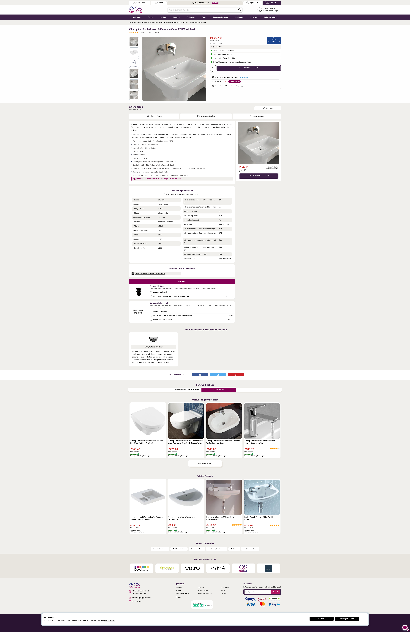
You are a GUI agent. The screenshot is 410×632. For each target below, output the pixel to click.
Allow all (321, 619)
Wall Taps (234, 549)
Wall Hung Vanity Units (217, 549)
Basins (163, 17)
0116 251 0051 (137, 601)
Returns (224, 594)
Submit (275, 592)
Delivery (201, 587)
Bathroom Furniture (220, 17)
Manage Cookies (347, 619)
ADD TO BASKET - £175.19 (249, 68)
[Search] (239, 9)
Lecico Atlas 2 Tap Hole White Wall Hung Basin (259, 518)
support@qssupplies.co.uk (141, 598)
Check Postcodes (234, 81)
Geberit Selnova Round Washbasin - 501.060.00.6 (182, 518)
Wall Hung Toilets (179, 549)
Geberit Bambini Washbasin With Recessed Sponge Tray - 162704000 (146, 518)
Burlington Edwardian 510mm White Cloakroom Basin (220, 518)
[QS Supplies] (135, 9)
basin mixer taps (184, 137)
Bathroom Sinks (197, 549)
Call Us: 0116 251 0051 (271, 9)
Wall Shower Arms (250, 549)
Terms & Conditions (205, 594)
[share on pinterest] (236, 374)
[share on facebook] (200, 374)
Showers (176, 17)
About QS (179, 587)
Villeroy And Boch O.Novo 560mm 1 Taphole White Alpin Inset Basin (223, 442)
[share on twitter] (218, 374)
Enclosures (191, 17)
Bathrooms (137, 17)
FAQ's (223, 590)
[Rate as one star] (189, 390)
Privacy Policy (203, 590)
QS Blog (178, 590)
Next (241, 3)
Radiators (239, 17)
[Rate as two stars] (190, 390)
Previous (168, 3)
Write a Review (218, 390)
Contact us (225, 587)
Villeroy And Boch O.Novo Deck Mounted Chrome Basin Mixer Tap (259, 442)
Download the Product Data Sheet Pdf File (150, 274)
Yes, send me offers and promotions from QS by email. (263, 587)
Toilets (150, 17)
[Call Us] (260, 9)
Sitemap (178, 597)
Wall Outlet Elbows (160, 549)
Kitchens (253, 17)
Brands (160, 3)
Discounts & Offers (182, 594)
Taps (204, 17)
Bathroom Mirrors (270, 17)
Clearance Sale (141, 3)
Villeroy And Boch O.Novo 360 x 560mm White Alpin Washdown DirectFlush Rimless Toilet (186, 442)
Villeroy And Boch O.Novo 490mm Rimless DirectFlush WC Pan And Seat (146, 442)
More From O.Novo (205, 463)
